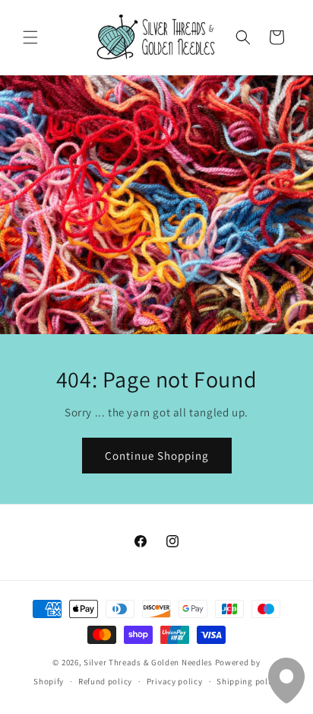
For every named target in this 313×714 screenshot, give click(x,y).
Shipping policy (248, 681)
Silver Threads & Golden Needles (148, 662)
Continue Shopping (157, 455)
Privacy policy (175, 681)
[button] (30, 37)
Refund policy (105, 681)
